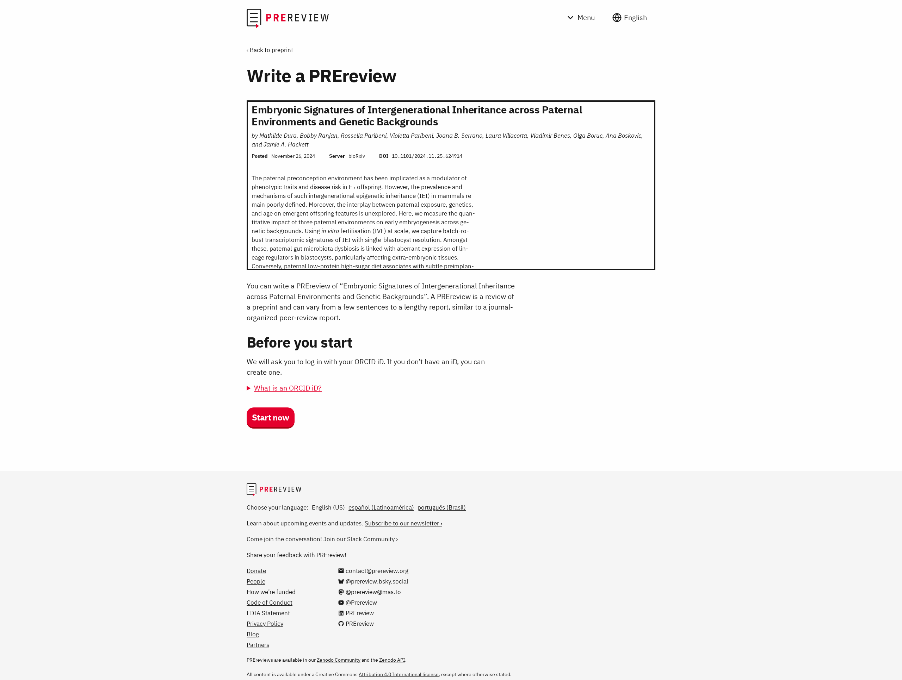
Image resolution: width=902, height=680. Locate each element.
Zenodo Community (338, 660)
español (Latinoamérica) (381, 507)
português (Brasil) (442, 507)
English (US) (328, 507)
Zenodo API (392, 660)
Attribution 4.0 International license (399, 674)
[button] (271, 418)
